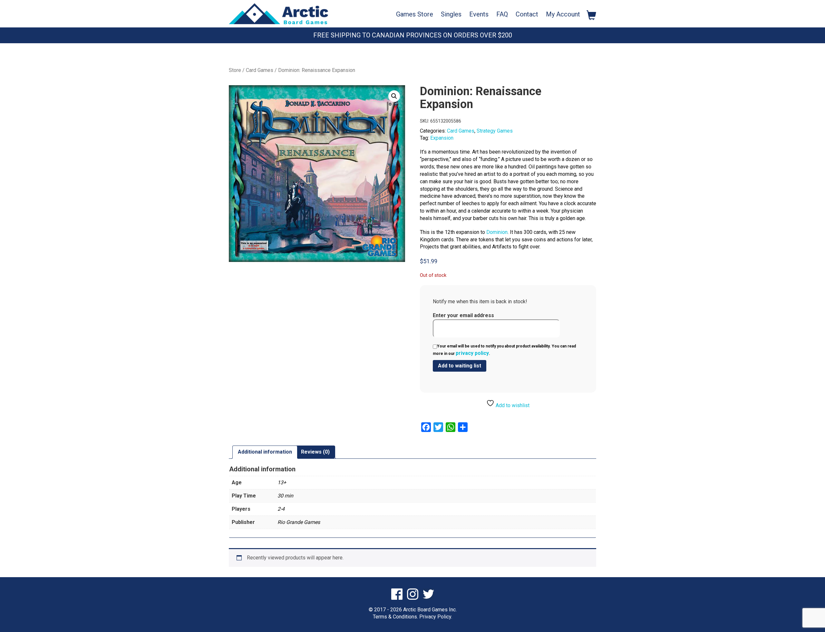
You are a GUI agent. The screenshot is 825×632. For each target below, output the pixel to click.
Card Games (259, 70)
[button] (394, 96)
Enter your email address (463, 315)
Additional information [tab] (265, 452)
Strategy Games (495, 131)
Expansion (441, 138)
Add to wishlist (511, 405)
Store (235, 70)
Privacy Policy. (435, 617)
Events (479, 14)
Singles (451, 14)
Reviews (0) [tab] (315, 452)
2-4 (281, 509)
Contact (527, 14)
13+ (281, 482)
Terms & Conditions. (395, 617)
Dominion (497, 232)
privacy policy (472, 353)
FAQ (502, 14)
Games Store (414, 14)
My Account (563, 14)
